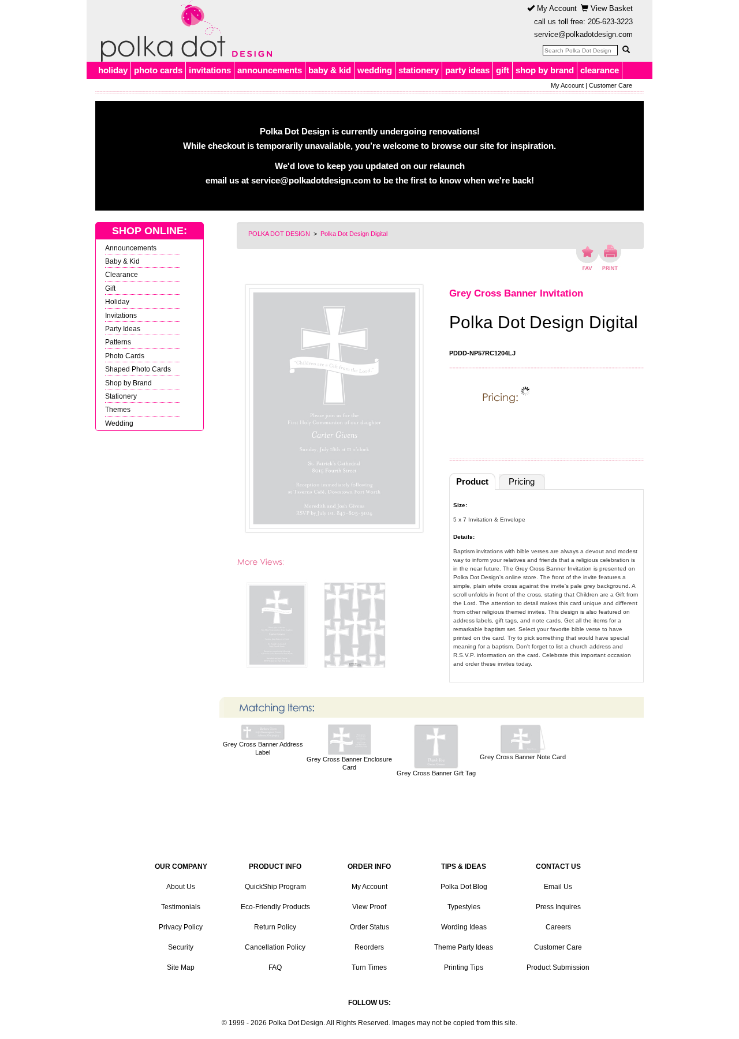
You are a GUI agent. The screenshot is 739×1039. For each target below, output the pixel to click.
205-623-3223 (610, 21)
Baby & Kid (122, 261)
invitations (210, 70)
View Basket (610, 8)
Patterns (118, 342)
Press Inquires (558, 907)
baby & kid (329, 70)
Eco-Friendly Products (275, 907)
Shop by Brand (128, 383)
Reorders (369, 947)
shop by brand (545, 70)
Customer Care (610, 85)
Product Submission (558, 967)
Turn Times (369, 967)
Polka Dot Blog (464, 887)
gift (502, 70)
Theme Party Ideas (463, 947)
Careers (558, 927)
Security (180, 947)
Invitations (121, 315)
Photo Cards (124, 355)
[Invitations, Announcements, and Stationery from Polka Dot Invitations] (183, 31)
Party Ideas (122, 328)
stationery (418, 70)
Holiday (117, 301)
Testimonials (180, 907)
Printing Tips (463, 967)
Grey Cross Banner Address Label (263, 748)
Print (610, 257)
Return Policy (275, 927)
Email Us (558, 887)
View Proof (369, 907)
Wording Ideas (464, 927)
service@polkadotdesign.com (583, 34)
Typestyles (463, 907)
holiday (113, 70)
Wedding (119, 423)
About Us (180, 887)
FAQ (275, 967)
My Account (556, 8)
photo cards (158, 70)
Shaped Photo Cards (138, 369)
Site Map (181, 967)
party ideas (467, 70)
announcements (269, 70)
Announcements (130, 248)
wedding (374, 70)
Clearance (121, 274)
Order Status (369, 927)
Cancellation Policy (275, 947)
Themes (117, 409)
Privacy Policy (181, 927)
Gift (110, 288)
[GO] (626, 49)
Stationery (121, 396)
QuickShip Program (275, 887)
